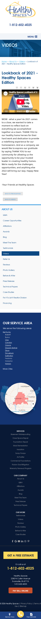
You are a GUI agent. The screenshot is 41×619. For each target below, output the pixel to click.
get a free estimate (20, 555)
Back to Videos (10, 199)
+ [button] (33, 403)
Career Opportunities (12, 220)
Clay (7, 340)
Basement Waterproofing (20, 434)
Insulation (20, 449)
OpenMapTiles (16, 411)
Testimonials (8, 248)
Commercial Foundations (20, 461)
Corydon (8, 342)
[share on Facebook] (16, 87)
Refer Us (6, 259)
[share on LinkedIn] (25, 87)
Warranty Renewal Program (20, 468)
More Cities (7, 368)
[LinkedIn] (22, 541)
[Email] (33, 87)
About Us (7, 209)
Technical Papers (10, 286)
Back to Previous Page (13, 194)
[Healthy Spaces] (20, 614)
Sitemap (23, 606)
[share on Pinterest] (29, 87)
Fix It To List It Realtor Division (15, 297)
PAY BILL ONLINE (20, 590)
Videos (6, 253)
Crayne (8, 345)
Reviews (6, 264)
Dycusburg (9, 353)
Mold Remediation (20, 445)
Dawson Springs (11, 348)
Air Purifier (20, 457)
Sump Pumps (20, 453)
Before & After (9, 275)
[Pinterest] (28, 541)
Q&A (5, 215)
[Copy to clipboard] (37, 87)
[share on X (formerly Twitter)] (21, 87)
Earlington (9, 356)
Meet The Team (9, 242)
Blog (5, 237)
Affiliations (7, 226)
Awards (6, 231)
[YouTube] (19, 541)
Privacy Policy (26, 603)
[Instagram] (25, 541)
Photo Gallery (9, 270)
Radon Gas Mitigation (20, 464)
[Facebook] (12, 541)
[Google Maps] (15, 541)
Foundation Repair (20, 442)
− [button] (33, 407)
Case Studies (8, 292)
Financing (7, 303)
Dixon (7, 350)
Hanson (8, 363)
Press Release (8, 281)
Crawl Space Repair (20, 438)
